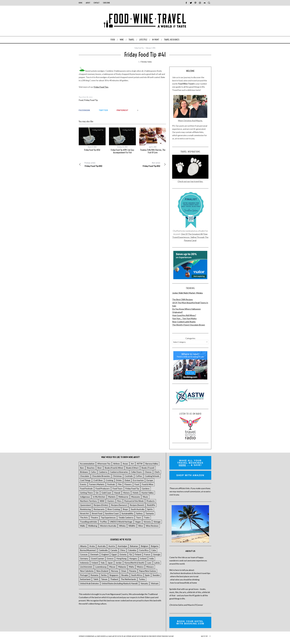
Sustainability (127, 513)
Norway (114, 571)
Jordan (119, 562)
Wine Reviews (152, 526)
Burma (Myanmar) (88, 550)
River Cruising (113, 509)
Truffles (103, 521)
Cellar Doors (136, 472)
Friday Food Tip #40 (93, 164)
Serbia (104, 575)
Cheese (148, 472)
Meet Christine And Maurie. (190, 120)
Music (145, 497)
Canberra (103, 472)
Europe (149, 480)
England (105, 554)
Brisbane (84, 472)
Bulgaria (154, 546)
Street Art (84, 513)
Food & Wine (147, 484)
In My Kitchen (99, 497)
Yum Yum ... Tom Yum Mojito (184, 318)
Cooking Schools (152, 476)
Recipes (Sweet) (137, 505)
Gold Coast (106, 492)
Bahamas (134, 546)
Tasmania (149, 513)
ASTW (140, 463)
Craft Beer (98, 480)
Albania (83, 546)
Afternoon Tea (103, 463)
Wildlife (131, 526)
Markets (112, 497)
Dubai (127, 480)
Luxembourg (100, 566)
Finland (138, 554)
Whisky (122, 526)
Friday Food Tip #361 (92, 150)
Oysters (110, 501)
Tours (138, 517)
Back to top (204, 636)
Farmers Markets (96, 484)
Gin (97, 492)
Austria (111, 546)
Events (83, 484)
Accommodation (87, 463)
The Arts (84, 517)
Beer (99, 468)
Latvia (157, 562)
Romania (94, 575)
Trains (147, 517)
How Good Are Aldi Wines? (184, 315)
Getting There (86, 492)
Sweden (156, 575)
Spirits (150, 509)
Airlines (116, 463)
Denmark (94, 554)
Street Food (97, 513)
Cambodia (103, 550)
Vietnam (154, 583)
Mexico (140, 566)
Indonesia (84, 562)
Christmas (117, 476)
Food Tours (117, 488)
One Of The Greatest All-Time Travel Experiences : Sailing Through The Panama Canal (190, 237)
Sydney (139, 513)
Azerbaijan (122, 546)
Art (132, 463)
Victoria (147, 521)
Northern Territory (88, 501)
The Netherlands (128, 579)
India (151, 558)
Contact (96, 3)
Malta (131, 566)
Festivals (111, 484)
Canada (113, 550)
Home (80, 3)
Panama (132, 571)
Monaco (150, 566)
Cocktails (129, 476)
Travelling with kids (88, 521)
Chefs (157, 472)
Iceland (143, 558)
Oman (123, 571)
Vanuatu (144, 583)
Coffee (139, 476)
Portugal (84, 575)
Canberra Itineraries (119, 472)
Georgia (156, 554)
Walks (82, 526)
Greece (110, 558)
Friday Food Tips (101, 87)
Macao (112, 566)
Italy (103, 562)
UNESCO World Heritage (121, 521)
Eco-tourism (138, 480)
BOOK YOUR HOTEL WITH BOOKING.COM (190, 622)
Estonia (123, 554)
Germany (84, 558)
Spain (147, 575)
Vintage (157, 521)
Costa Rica (143, 550)
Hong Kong (121, 558)
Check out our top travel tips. (190, 181)
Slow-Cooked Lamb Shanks (184, 321)
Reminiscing (85, 509)
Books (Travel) (147, 468)
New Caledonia (86, 571)
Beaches (91, 468)
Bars (82, 468)
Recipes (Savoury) (119, 505)
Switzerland (85, 579)
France (147, 554)
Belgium (144, 546)
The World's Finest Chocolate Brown (188, 325)
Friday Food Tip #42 (151, 164)
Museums (135, 497)
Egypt (114, 554)
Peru (119, 501)
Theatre (94, 517)
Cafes (93, 472)
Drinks (119, 480)
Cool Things (85, 480)
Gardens (145, 488)
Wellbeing (92, 526)
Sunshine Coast (112, 513)
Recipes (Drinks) (101, 505)
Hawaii (117, 492)
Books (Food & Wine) (114, 468)
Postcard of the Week (134, 501)
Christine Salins (146, 61)
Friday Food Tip (139, 48)
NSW (102, 501)
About (88, 3)
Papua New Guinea (147, 571)
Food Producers (102, 488)
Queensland (85, 505)
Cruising (109, 480)
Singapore (113, 575)
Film (120, 484)
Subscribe (106, 3)
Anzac (125, 463)
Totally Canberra (125, 517)
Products (150, 501)
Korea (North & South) (134, 562)
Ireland (95, 562)
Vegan (138, 521)
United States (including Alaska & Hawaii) (120, 583)
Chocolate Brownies (101, 476)
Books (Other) (132, 468)
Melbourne (123, 497)
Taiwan (104, 579)
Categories (190, 338)
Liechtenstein (86, 566)
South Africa (136, 575)
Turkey (142, 579)
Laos (149, 562)
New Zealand (102, 571)
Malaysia (122, 566)
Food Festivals (86, 488)
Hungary (133, 558)
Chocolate (84, 476)
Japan (110, 562)
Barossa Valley (151, 463)
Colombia (132, 550)
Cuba (153, 550)
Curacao (83, 554)
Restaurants (99, 509)
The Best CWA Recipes (182, 299)
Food (81, 100)
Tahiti (95, 579)
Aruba (92, 546)
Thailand (114, 579)
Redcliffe (151, 505)
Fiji (130, 554)
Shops (125, 509)
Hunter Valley (147, 492)
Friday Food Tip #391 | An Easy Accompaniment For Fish (122, 151)
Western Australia (108, 526)
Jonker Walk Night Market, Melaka (187, 293)
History (126, 492)
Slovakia (124, 575)
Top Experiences (108, 517)
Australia (102, 546)
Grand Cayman (97, 558)
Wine (140, 526)
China (122, 550)
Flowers (128, 484)
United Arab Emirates (89, 583)
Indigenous (85, 497)
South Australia (137, 509)
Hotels (136, 492)
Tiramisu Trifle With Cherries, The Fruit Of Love (152, 151)
